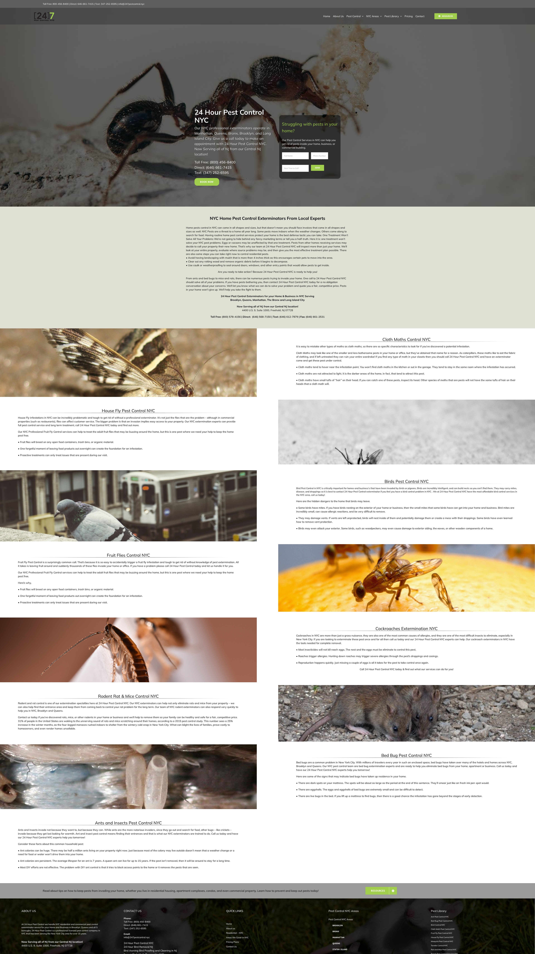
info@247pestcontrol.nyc (131, 4)
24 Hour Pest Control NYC (139, 943)
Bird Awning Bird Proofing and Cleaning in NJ (150, 950)
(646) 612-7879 (288, 316)
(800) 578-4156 (231, 316)
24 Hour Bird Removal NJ (138, 946)
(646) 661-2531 (315, 316)
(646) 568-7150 (261, 316)
